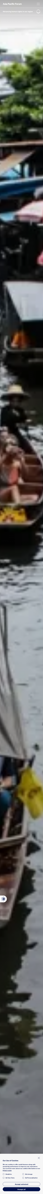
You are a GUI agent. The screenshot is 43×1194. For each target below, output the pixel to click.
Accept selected (21, 1184)
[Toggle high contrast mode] (3, 899)
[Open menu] (38, 4)
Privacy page (7, 1170)
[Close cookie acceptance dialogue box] (38, 1158)
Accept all (21, 1189)
